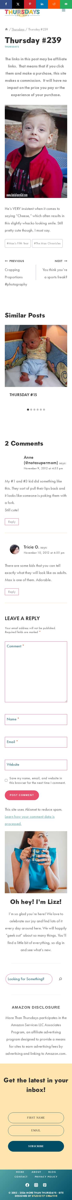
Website (13, 764)
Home (20, 1172)
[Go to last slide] (9, 365)
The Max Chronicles (47, 243)
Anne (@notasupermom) (41, 460)
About (36, 1172)
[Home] (6, 29)
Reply (11, 522)
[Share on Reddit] (54, 4)
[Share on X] (18, 4)
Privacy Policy (46, 1176)
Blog (52, 1172)
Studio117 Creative (44, 1196)
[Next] (62, 365)
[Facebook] (27, 1185)
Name (13, 719)
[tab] (28, 410)
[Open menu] (63, 10)
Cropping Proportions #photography (16, 273)
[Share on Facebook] (6, 4)
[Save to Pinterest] (30, 4)
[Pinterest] (45, 1185)
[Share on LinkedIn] (42, 4)
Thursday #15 (23, 394)
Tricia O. (31, 547)
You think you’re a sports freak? (55, 269)
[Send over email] (66, 4)
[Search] (60, 979)
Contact (21, 1176)
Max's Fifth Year (17, 243)
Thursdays (12, 46)
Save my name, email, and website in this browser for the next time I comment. (37, 780)
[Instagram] (36, 1185)
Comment (15, 646)
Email (12, 741)
